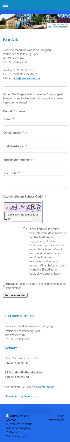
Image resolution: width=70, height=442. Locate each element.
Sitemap (11, 420)
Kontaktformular (43, 387)
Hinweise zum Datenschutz (22, 396)
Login (60, 415)
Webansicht (56, 420)
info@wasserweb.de (27, 78)
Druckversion (18, 415)
